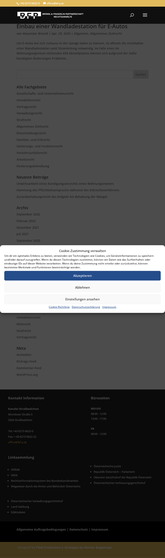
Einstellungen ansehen (82, 299)
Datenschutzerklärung (86, 307)
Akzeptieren (82, 276)
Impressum (109, 307)
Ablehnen (82, 287)
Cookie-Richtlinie (59, 307)
